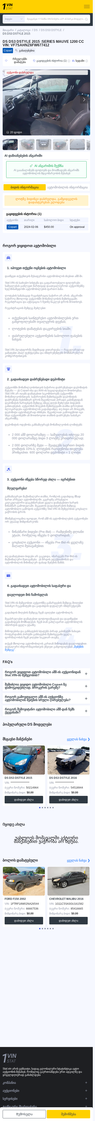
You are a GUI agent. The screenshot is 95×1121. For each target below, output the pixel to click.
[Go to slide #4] (60, 144)
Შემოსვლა (24, 1114)
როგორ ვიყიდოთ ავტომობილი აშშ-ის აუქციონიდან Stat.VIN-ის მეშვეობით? (43, 673)
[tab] (39, 807)
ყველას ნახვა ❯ (78, 739)
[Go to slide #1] (10, 144)
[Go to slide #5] (77, 144)
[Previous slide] (9, 100)
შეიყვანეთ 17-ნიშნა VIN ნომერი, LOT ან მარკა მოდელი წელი (56, 19)
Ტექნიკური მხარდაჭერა (20, 1106)
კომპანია (9, 1082)
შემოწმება (68, 1114)
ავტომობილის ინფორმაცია (67, 187)
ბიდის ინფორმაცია (25, 187)
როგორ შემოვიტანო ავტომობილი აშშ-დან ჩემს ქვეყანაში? (39, 710)
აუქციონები (11, 1090)
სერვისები (10, 1098)
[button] (14, 19)
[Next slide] (84, 100)
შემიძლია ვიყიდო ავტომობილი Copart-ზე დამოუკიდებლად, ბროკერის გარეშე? (35, 686)
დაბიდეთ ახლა (24, 799)
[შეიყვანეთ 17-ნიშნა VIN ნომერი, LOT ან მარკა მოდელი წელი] (86, 19)
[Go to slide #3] (43, 144)
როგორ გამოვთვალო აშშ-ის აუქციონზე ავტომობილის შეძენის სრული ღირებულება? (38, 698)
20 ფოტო (16, 132)
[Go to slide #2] (26, 144)
